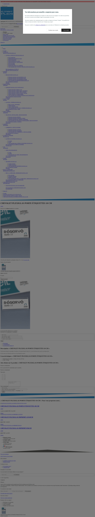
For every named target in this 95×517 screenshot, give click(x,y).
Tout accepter (66, 30)
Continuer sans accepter (53, 30)
